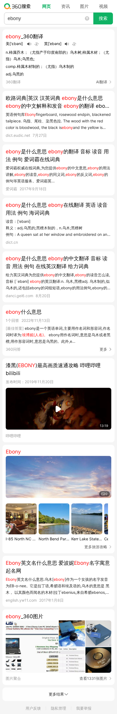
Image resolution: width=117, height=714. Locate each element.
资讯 (65, 6)
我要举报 (83, 708)
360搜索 (18, 6)
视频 (103, 6)
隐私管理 (58, 708)
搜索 (103, 18)
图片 (84, 6)
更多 (103, 349)
